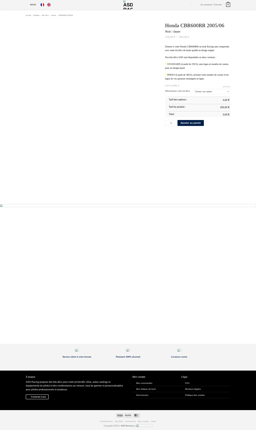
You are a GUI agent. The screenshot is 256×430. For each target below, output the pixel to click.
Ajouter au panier (190, 123)
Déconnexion (142, 395)
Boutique (36, 15)
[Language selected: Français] (47, 5)
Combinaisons (106, 421)
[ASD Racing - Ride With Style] (128, 5)
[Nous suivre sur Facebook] (183, 4)
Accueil (28, 15)
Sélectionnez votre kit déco (177, 91)
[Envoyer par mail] (174, 132)
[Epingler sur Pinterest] (177, 132)
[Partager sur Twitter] (170, 132)
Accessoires (130, 421)
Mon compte (143, 421)
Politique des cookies (195, 395)
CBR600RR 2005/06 (65, 15)
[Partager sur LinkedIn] (181, 132)
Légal (153, 421)
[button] (31, 4)
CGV (187, 383)
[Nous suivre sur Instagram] (187, 4)
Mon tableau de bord (146, 389)
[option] (50, 5)
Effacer (226, 87)
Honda (53, 15)
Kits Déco (45, 15)
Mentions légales (193, 389)
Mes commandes (144, 383)
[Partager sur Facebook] (167, 132)
